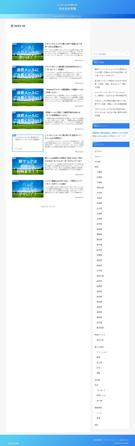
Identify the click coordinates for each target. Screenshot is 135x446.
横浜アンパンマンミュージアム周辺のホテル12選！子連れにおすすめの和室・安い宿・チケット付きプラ (111, 72)
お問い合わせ (123, 440)
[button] (127, 54)
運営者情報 (97, 440)
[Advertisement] (48, 33)
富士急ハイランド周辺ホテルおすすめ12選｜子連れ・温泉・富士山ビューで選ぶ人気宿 (111, 84)
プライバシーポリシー (110, 440)
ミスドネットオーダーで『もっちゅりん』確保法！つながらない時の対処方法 (111, 94)
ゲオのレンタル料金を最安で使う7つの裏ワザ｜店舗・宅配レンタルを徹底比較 (111, 102)
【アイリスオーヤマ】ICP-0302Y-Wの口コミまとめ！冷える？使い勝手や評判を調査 (111, 112)
